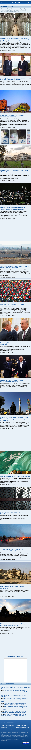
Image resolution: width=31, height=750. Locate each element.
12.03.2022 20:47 (3, 633)
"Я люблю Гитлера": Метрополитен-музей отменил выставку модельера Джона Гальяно (13, 712)
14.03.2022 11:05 (3, 180)
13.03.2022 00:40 (3, 596)
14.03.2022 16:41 (3, 87)
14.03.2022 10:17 (3, 218)
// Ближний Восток (11, 50)
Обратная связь (10, 725)
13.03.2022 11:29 (3, 522)
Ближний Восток (7, 6)
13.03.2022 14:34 (3, 390)
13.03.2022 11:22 (3, 559)
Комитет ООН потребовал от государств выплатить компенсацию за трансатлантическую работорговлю (14, 716)
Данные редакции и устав (22, 727)
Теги (2, 725)
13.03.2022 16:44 (3, 352)
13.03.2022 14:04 (3, 428)
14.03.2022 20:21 (3, 50)
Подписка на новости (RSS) (22, 725)
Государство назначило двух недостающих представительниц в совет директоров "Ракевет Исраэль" (14, 708)
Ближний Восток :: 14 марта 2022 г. (15, 656)
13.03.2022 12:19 (3, 484)
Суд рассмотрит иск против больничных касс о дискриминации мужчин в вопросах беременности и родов (15, 700)
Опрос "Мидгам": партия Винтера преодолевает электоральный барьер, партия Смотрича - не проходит (15, 695)
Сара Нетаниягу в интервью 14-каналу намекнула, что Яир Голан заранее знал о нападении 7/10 (15, 687)
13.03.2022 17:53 (3, 315)
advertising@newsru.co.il (11, 729)
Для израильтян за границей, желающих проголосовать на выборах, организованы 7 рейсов (15, 691)
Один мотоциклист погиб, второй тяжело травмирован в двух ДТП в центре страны (13, 704)
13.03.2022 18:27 (3, 277)
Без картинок (4, 727)
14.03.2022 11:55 (3, 127)
